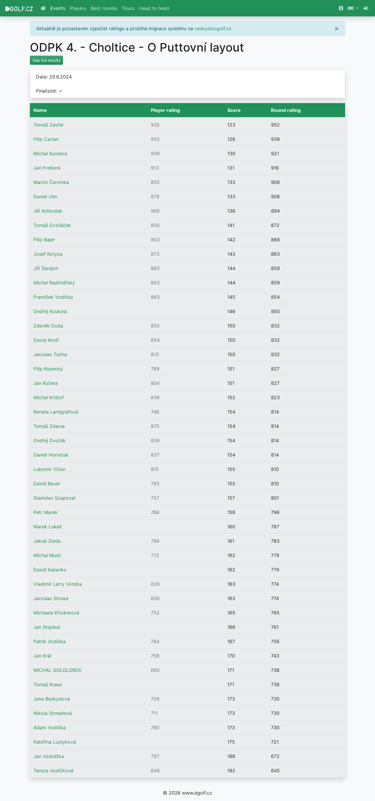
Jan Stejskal (46, 627)
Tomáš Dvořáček (52, 225)
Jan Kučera (45, 383)
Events (57, 8)
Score (234, 110)
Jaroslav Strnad (50, 598)
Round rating (286, 110)
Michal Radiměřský (54, 283)
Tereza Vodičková (53, 770)
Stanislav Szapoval (54, 498)
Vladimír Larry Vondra (57, 584)
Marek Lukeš (47, 527)
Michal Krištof (48, 397)
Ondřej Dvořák (49, 440)
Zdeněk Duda (48, 326)
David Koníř (46, 340)
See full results (46, 60)
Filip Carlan (45, 139)
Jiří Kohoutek (47, 211)
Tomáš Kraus (47, 684)
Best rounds (104, 8)
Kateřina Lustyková (54, 742)
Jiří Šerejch (45, 268)
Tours (128, 8)
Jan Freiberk (47, 168)
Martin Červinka (51, 182)
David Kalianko (50, 570)
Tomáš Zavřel (48, 125)
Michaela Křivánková (56, 613)
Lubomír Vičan (49, 469)
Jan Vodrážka (48, 756)
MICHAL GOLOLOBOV (57, 670)
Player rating (165, 110)
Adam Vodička (49, 727)
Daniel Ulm (45, 196)
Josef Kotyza (47, 254)
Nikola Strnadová (52, 713)
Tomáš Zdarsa (49, 426)
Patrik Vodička (49, 641)
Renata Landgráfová (55, 412)
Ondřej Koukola (50, 311)
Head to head (154, 8)
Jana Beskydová (51, 699)
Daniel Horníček (51, 455)
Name (40, 110)
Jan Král (42, 656)
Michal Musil (47, 555)
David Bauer (46, 483)
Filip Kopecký (48, 369)
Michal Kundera (50, 153)
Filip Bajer (44, 239)
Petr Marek (45, 512)
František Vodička (53, 297)
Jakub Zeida (47, 541)
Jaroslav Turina (50, 354)
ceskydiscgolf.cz (213, 28)
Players (78, 8)
